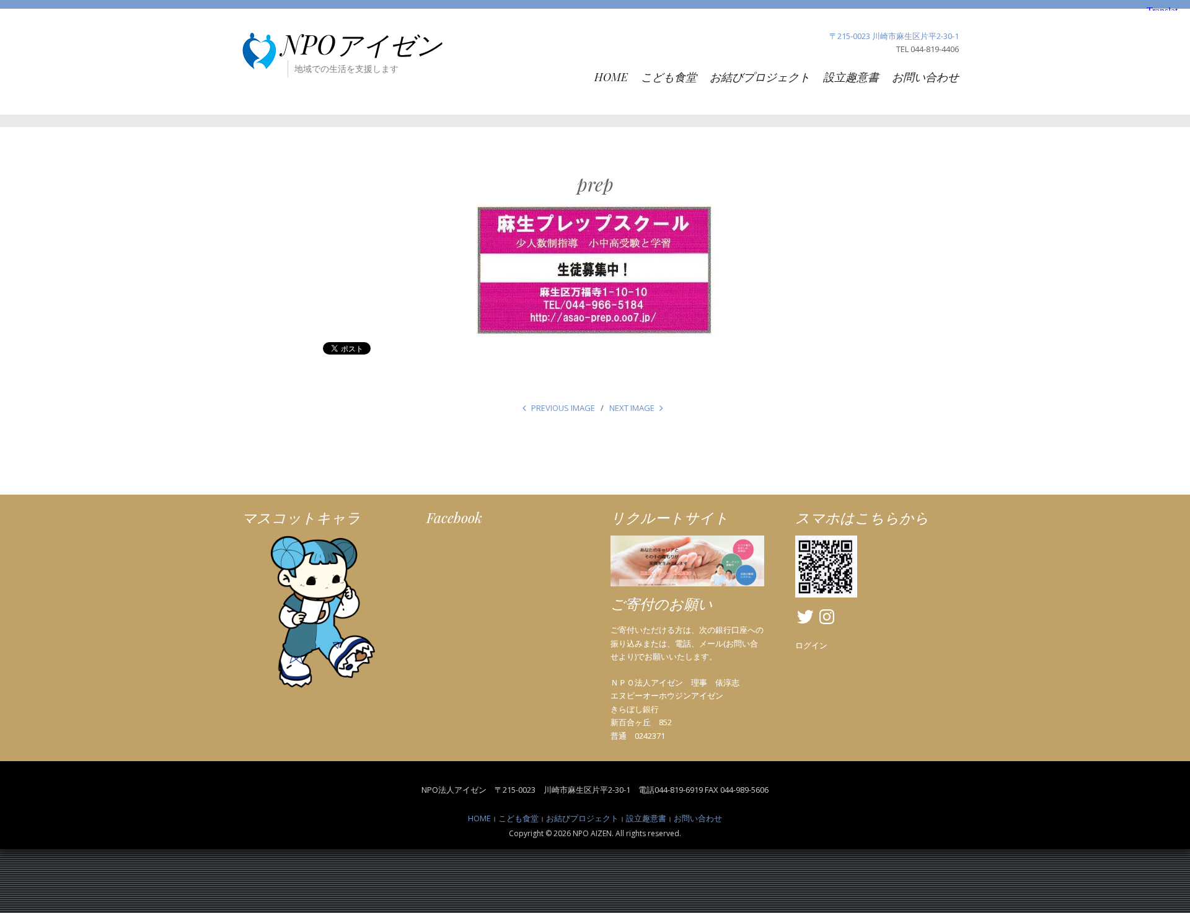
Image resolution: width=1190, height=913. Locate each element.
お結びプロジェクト (760, 76)
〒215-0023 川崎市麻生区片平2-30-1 (894, 36)
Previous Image (563, 407)
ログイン (811, 645)
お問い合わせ (925, 76)
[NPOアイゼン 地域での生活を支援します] (259, 50)
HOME (611, 76)
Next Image (631, 407)
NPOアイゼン (362, 44)
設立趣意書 (851, 76)
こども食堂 (669, 76)
